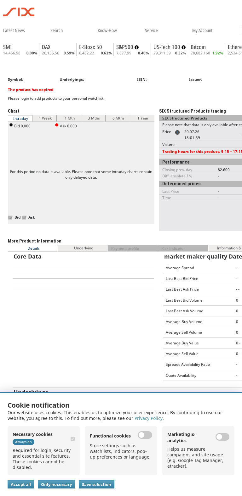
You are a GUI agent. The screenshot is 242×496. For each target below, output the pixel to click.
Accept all (21, 484)
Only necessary (56, 484)
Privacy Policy (149, 418)
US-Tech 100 (167, 47)
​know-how (107, 30)
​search (56, 30)
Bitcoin (198, 47)
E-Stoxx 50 (90, 47)
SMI (7, 47)
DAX (46, 47)
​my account (202, 30)
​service (151, 30)
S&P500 (125, 47)
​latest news (14, 30)
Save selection (96, 484)
